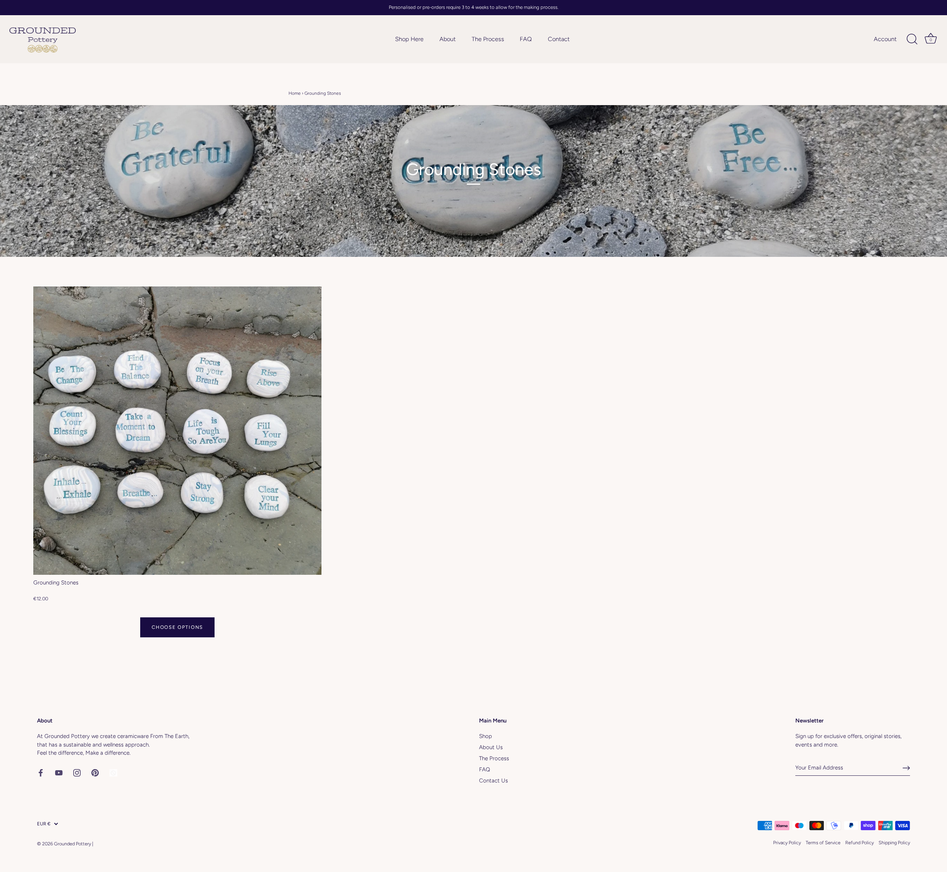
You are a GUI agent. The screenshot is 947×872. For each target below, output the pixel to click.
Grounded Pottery (72, 843)
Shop (485, 736)
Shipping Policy (894, 842)
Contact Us (493, 780)
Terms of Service (823, 842)
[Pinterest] (95, 772)
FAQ (526, 39)
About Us (491, 747)
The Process (488, 39)
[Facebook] (40, 772)
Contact (559, 39)
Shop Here (409, 39)
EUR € (43, 823)
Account (885, 39)
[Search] (912, 39)
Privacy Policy (787, 842)
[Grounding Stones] (177, 430)
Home (295, 93)
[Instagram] (77, 772)
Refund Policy (859, 842)
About (447, 39)
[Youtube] (59, 772)
